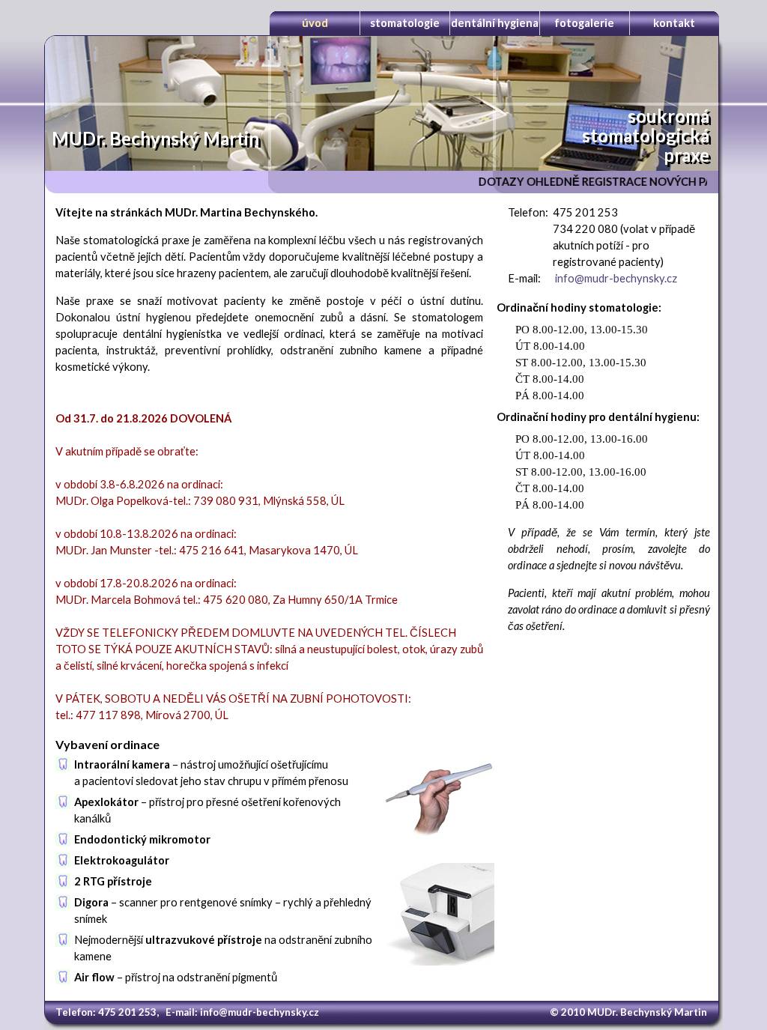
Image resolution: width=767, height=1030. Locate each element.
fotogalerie (584, 22)
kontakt (674, 22)
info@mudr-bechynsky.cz (616, 278)
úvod (315, 22)
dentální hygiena (495, 22)
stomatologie (405, 22)
